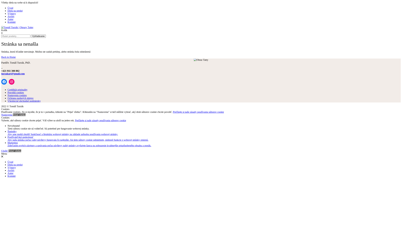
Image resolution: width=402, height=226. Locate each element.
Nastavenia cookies (17, 95)
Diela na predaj (15, 10)
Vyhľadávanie (38, 36)
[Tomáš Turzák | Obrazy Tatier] (17, 27)
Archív (11, 16)
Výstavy (12, 13)
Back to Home (8, 57)
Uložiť (4, 151)
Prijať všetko (19, 114)
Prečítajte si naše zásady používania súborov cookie (198, 112)
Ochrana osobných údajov (21, 98)
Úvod (10, 8)
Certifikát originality (17, 89)
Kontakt (12, 22)
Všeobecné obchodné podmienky (24, 101)
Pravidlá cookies (16, 92)
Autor (10, 19)
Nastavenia (7, 114)
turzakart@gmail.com (13, 73)
